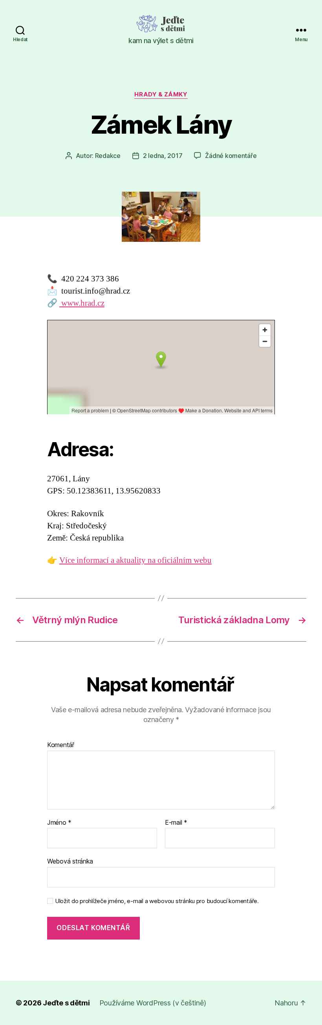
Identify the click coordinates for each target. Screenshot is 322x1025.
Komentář (60, 745)
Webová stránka (70, 861)
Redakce (108, 156)
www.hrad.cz (81, 303)
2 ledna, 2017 (163, 156)
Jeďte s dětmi (66, 1003)
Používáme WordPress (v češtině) (152, 1003)
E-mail (176, 822)
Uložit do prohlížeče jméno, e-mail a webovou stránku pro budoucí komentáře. (157, 901)
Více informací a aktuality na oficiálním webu (135, 560)
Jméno (59, 822)
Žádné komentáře (230, 156)
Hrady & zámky (160, 94)
